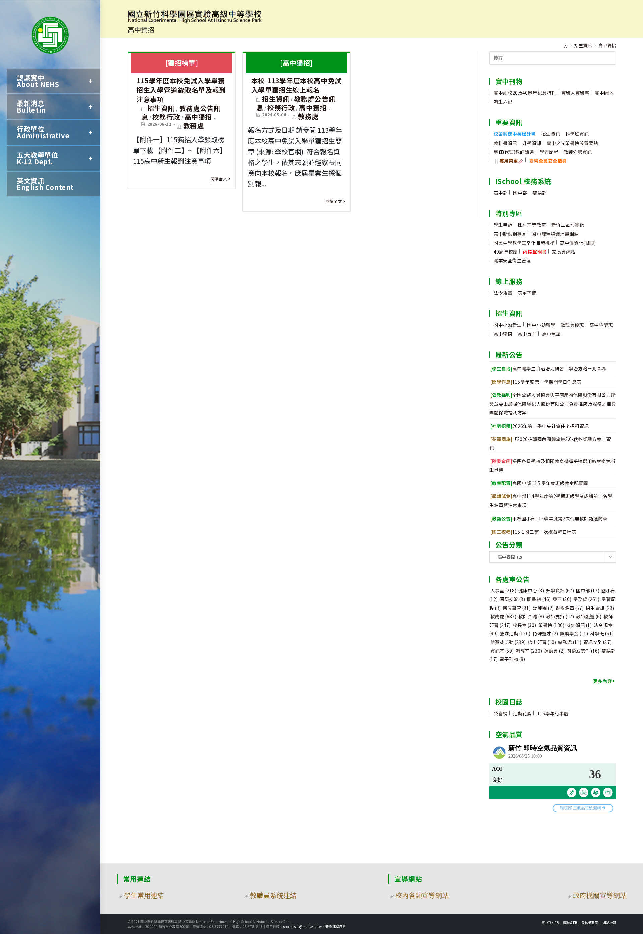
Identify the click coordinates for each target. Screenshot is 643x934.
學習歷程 (549, 151)
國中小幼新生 (508, 324)
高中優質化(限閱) (578, 242)
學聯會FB (570, 922)
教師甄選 (588, 616)
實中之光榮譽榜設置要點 (572, 142)
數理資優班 (572, 324)
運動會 (554, 650)
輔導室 (529, 650)
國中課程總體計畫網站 (555, 233)
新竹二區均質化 (567, 224)
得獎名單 (570, 607)
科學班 (602, 633)
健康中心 (531, 590)
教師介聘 (531, 616)
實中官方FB (550, 922)
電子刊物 (512, 659)
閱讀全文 (219, 178)
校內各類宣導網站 (422, 895)
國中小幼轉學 (541, 324)
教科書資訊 (505, 142)
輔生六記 (503, 101)
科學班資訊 (577, 133)
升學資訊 (531, 142)
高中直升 (527, 334)
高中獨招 (198, 117)
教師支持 (560, 616)
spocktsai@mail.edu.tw (302, 926)
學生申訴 (503, 224)
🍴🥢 (509, 160)
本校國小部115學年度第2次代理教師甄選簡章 (549, 518)
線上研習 (542, 642)
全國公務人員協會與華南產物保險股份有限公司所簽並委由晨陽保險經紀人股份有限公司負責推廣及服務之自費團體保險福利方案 (552, 403)
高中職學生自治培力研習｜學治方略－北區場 (548, 368)
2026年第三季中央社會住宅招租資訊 (539, 426)
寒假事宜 (517, 607)
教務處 (193, 125)
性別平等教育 (532, 224)
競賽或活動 (508, 642)
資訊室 (502, 650)
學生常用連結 (144, 895)
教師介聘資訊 (578, 151)
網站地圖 (609, 922)
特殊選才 (545, 633)
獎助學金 (574, 633)
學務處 (586, 599)
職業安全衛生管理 (512, 260)
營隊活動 (515, 633)
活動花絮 (522, 713)
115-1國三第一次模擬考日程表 (533, 531)
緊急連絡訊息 (335, 926)
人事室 (503, 590)
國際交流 (512, 599)
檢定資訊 (579, 625)
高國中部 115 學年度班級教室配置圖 (539, 483)
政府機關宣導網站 (600, 895)
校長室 (524, 625)
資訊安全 (597, 642)
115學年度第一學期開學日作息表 (535, 381)
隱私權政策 (589, 922)
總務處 (569, 642)
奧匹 (562, 599)
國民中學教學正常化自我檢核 (524, 242)
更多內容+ (604, 681)
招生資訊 (161, 108)
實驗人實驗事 (575, 92)
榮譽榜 (551, 625)
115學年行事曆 (553, 713)
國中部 (520, 192)
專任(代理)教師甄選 (514, 151)
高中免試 (551, 334)
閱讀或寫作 (583, 650)
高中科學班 (601, 324)
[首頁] (565, 45)
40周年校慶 (506, 251)
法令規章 (503, 292)
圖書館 (539, 599)
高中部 (501, 192)
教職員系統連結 (273, 895)
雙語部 (539, 192)
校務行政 (166, 117)
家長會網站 (563, 251)
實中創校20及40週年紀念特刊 (525, 92)
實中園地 (604, 92)
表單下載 (527, 292)
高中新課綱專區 (510, 233)
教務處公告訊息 (180, 112)
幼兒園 (543, 607)
